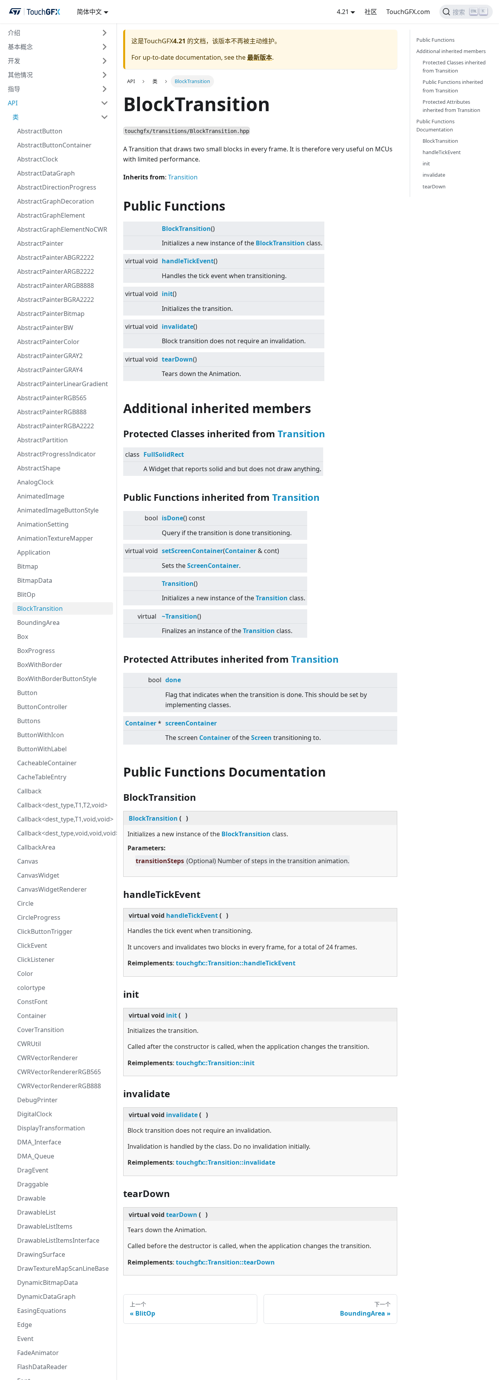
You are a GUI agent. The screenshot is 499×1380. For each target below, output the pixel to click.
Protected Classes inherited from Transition (454, 66)
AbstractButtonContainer (54, 145)
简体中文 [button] (89, 11)
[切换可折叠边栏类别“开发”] (104, 61)
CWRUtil (29, 1043)
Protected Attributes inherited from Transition (451, 106)
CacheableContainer (47, 763)
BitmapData (34, 580)
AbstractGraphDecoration (55, 201)
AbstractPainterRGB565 (52, 398)
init (167, 293)
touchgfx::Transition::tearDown (225, 1262)
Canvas (27, 861)
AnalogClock (35, 482)
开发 (14, 61)
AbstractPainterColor (48, 341)
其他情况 (20, 75)
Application (33, 552)
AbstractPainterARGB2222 (55, 271)
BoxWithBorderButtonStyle (57, 678)
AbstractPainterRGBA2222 (55, 426)
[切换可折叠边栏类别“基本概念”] (104, 47)
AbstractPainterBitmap (51, 313)
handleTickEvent (188, 261)
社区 (371, 11)
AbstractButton (39, 131)
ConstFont (32, 1001)
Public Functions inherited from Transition (453, 86)
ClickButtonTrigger (45, 931)
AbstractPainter (40, 243)
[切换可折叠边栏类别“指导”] (104, 89)
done (173, 680)
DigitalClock (34, 1114)
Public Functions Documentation (435, 125)
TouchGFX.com (408, 11)
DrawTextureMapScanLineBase (63, 1268)
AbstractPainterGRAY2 (50, 355)
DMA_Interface (39, 1142)
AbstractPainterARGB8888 (55, 285)
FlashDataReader (42, 1366)
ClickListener (36, 959)
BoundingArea (38, 622)
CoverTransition (40, 1029)
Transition (183, 177)
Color (25, 973)
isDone (172, 518)
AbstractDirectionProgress (56, 187)
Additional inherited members (451, 51)
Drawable (31, 1198)
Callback (29, 791)
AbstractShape (38, 468)
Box (22, 636)
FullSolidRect (163, 454)
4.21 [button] (343, 11)
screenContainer (191, 723)
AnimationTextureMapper (55, 538)
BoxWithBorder (39, 664)
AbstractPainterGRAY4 (50, 369)
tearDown (177, 359)
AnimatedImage (40, 496)
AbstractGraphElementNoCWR (62, 229)
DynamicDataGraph (46, 1296)
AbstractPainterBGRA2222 (55, 299)
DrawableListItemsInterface (58, 1240)
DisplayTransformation (51, 1128)
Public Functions (435, 39)
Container (31, 1015)
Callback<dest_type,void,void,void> (65, 833)
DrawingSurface (41, 1254)
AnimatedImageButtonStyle (58, 510)
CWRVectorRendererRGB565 (59, 1072)
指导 (14, 89)
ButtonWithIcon (40, 735)
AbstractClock (37, 159)
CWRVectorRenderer (47, 1058)
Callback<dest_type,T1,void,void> (65, 819)
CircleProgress (38, 917)
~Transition (179, 616)
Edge (24, 1324)
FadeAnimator (38, 1352)
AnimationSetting (43, 524)
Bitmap (27, 566)
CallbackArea (36, 847)
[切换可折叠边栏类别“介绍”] (104, 33)
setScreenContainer (192, 550)
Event (25, 1338)
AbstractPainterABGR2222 (55, 257)
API (13, 103)
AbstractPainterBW (45, 327)
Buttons (29, 721)
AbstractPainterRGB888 (52, 412)
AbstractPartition (42, 440)
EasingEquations (41, 1310)
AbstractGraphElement (51, 215)
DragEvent (32, 1170)
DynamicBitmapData (47, 1282)
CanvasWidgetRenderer (52, 889)
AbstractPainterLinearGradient (62, 384)
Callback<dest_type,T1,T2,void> (62, 805)
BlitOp (26, 594)
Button (27, 692)
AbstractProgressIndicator (56, 454)
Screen (197, 565)
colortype (31, 987)
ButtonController (42, 706)
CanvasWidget (38, 875)
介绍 (14, 32)
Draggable (32, 1184)
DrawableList (36, 1212)
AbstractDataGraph (46, 173)
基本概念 (20, 47)
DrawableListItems (45, 1226)
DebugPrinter (37, 1100)
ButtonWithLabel (42, 749)
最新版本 (259, 57)
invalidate (177, 326)
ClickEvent (32, 945)
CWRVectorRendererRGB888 (59, 1086)
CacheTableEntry (41, 777)
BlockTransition (40, 608)
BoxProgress (36, 650)
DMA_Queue (35, 1156)
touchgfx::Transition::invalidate (225, 1162)
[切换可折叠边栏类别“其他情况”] (104, 75)
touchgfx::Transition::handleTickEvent (236, 963)
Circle (25, 903)
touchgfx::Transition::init (215, 1063)
